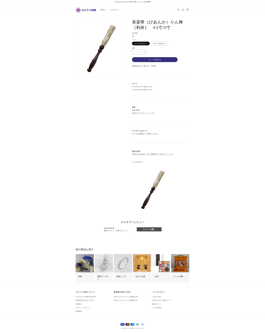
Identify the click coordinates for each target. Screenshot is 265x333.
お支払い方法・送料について (162, 300)
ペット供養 (178, 276)
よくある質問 (156, 308)
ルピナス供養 (129, 328)
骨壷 (80, 276)
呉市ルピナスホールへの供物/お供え (126, 297)
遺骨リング (121, 276)
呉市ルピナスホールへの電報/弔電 (125, 300)
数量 (133, 48)
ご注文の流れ (156, 297)
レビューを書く (149, 229)
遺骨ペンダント (103, 277)
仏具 (156, 276)
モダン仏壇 (140, 276)
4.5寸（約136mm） (141, 43)
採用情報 (79, 311)
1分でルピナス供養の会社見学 (86, 297)
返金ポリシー (156, 304)
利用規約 (79, 304)
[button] (103, 10)
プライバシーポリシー (83, 308)
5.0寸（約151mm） (159, 43)
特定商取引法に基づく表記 (85, 300)
